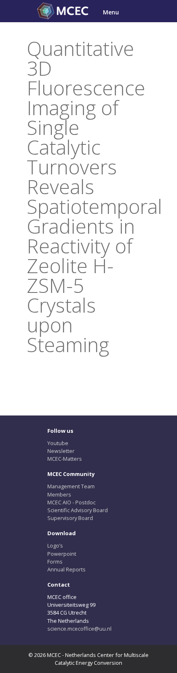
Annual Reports (66, 569)
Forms (55, 561)
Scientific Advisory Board (77, 510)
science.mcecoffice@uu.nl (79, 628)
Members (59, 494)
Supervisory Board (70, 518)
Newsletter (61, 451)
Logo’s (55, 545)
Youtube (57, 443)
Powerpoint (61, 553)
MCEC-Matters (64, 458)
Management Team (71, 486)
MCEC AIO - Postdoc (71, 502)
